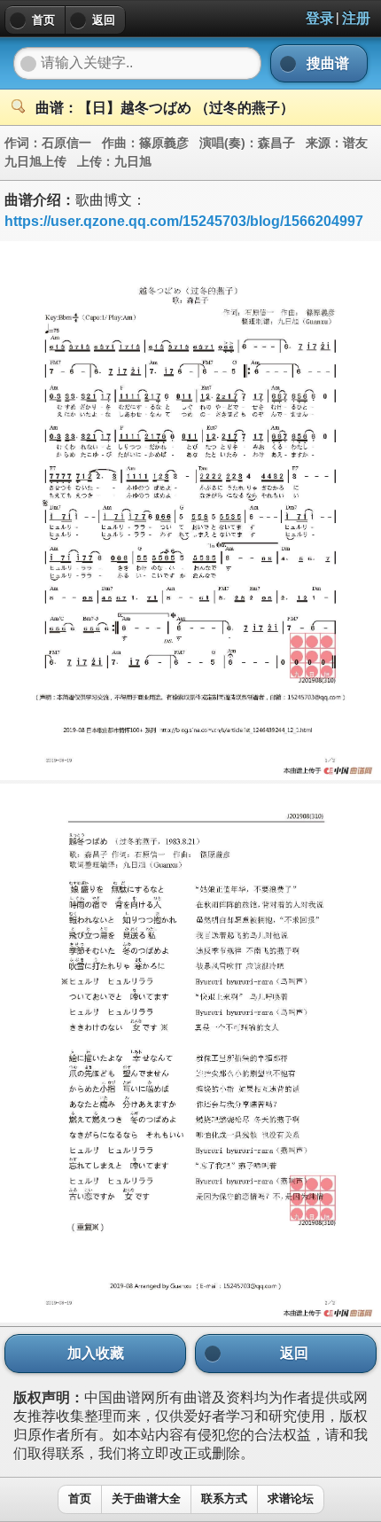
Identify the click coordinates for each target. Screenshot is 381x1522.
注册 (356, 18)
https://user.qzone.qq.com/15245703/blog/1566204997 (183, 221)
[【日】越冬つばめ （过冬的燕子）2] (190, 1317)
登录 (320, 18)
